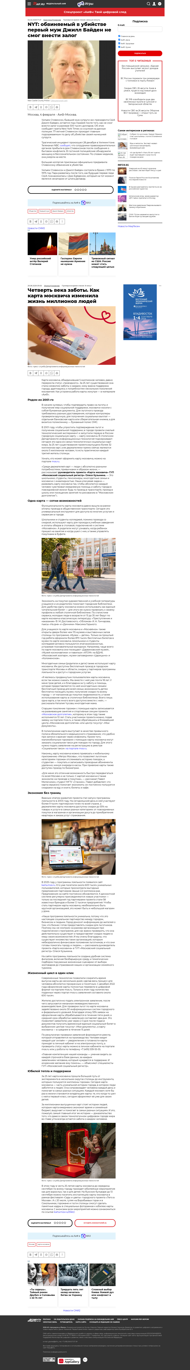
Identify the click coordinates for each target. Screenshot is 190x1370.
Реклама (47, 1319)
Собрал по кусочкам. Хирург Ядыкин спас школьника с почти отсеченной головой (146, 136)
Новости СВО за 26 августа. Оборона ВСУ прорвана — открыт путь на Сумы (140, 113)
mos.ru (55, 461)
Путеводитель (66, 1322)
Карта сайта (81, 1322)
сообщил (65, 145)
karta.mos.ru (48, 885)
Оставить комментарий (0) (95, 1223)
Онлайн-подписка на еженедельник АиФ (96, 1319)
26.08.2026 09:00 (35, 286)
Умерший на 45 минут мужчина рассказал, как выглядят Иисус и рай (145, 169)
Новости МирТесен (129, 226)
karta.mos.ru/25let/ (64, 1212)
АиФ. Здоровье (127, 44)
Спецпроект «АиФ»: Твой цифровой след (95, 12)
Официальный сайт (59, 101)
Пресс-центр (122, 1319)
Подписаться (140, 53)
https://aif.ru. (51, 1348)
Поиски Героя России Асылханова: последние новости (144, 179)
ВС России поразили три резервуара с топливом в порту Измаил (140, 79)
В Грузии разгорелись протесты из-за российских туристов (145, 188)
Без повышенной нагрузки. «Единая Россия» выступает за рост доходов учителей (140, 68)
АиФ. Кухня (126, 47)
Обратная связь (50, 1322)
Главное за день (128, 36)
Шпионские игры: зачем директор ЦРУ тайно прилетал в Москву (144, 197)
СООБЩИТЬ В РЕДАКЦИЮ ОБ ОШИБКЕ (104, 1322)
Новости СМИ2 (36, 228)
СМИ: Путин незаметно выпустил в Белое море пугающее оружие (144, 215)
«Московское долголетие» (57, 714)
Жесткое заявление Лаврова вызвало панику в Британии (145, 206)
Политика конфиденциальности (55, 1352)
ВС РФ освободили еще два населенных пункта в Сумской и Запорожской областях (140, 101)
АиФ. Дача (125, 40)
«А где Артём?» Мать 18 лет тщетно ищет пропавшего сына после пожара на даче (145, 155)
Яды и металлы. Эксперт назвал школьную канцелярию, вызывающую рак (143, 145)
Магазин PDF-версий (140, 1319)
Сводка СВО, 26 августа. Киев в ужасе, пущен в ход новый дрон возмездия (140, 90)
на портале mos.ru (76, 748)
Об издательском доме (64, 1319)
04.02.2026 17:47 (34, 20)
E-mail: (121, 25)
